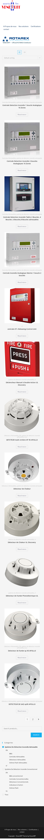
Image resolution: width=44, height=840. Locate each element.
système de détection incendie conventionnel (21, 769)
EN (20, 436)
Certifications (33, 830)
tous (25, 437)
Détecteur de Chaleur (22, 489)
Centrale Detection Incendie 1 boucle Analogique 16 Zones (22, 106)
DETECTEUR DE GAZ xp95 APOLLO (22, 704)
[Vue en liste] (25, 52)
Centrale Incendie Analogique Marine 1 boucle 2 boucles (22, 274)
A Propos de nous (10, 830)
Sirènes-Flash (13, 788)
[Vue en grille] (19, 52)
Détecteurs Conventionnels (18, 782)
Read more (22, 115)
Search (36, 735)
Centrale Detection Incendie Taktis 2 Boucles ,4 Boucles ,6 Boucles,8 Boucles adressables (22, 218)
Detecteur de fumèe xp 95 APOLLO (22, 651)
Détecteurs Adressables (11, 436)
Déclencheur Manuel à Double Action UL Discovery (22, 383)
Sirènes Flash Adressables (18, 763)
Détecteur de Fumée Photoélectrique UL (22, 596)
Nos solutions (22, 830)
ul (22, 326)
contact (22, 832)
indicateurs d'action (16, 785)
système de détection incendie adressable (29, 102)
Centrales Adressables (9, 102)
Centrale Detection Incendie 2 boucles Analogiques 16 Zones (22, 162)
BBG (10, 754)
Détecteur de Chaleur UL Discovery (22, 542)
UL (7, 791)
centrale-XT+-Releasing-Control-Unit (22, 329)
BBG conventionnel (16, 776)
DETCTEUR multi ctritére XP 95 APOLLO (22, 440)
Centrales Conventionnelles (18, 779)
